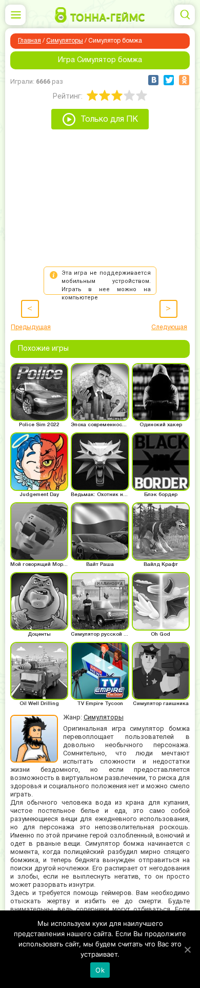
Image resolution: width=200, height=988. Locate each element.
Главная (29, 41)
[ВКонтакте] (153, 80)
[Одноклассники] (184, 80)
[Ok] (187, 949)
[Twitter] (169, 80)
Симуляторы (64, 41)
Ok (100, 970)
